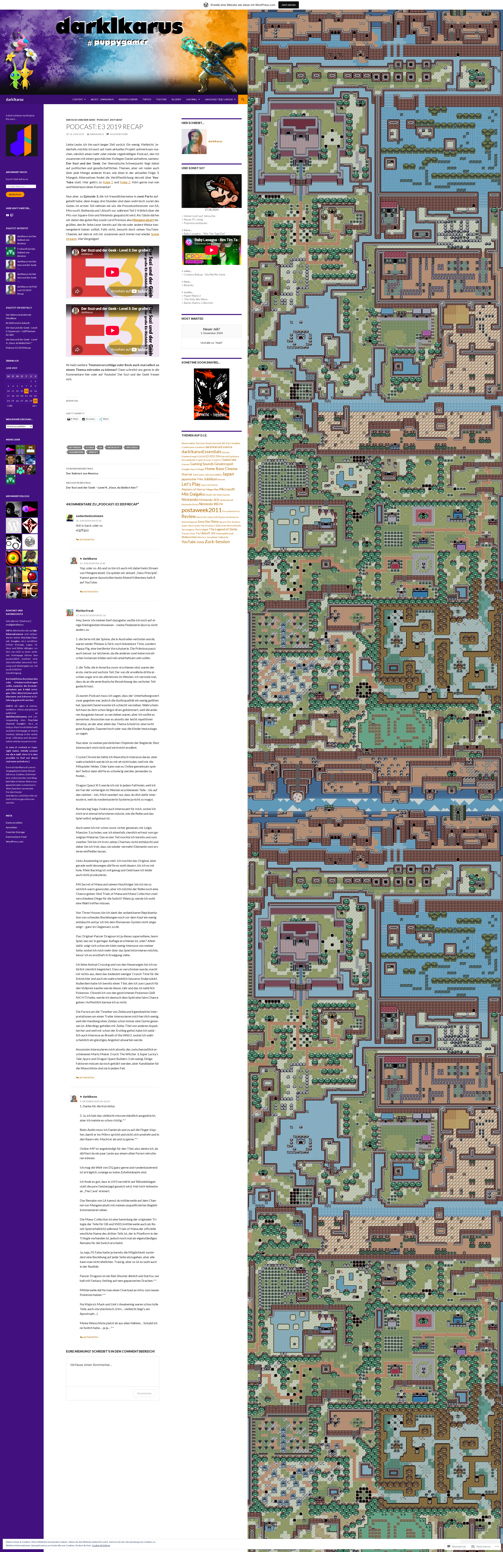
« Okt (9, 405)
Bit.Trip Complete (231, 443)
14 (26, 390)
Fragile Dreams (203, 460)
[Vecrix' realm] (13, 591)
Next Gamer (223, 494)
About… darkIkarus (102, 99)
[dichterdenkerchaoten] (13, 574)
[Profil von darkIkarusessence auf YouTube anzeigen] (7, 215)
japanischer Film (192, 479)
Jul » (34, 405)
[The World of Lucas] (30, 542)
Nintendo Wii (208, 504)
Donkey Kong (189, 456)
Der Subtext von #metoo (82, 471)
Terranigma (188, 529)
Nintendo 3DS (209, 499)
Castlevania (188, 447)
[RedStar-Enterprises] (30, 525)
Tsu (198, 533)
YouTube (161, 99)
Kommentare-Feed (16, 836)
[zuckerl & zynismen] (30, 558)
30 (35, 400)
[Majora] (13, 558)
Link (208, 485)
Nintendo (132, 447)
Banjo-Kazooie (213, 443)
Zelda (200, 542)
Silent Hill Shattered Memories (223, 517)
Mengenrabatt (143, 220)
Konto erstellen (14, 822)
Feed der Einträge (15, 832)
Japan (228, 474)
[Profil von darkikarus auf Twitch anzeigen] (11, 215)
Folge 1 (108, 182)
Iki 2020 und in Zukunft (18, 322)
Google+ (15, 641)
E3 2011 (211, 456)
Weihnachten (189, 537)
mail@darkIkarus (15, 624)
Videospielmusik (225, 533)
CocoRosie (200, 447)
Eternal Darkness (229, 456)
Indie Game (198, 474)
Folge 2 (125, 182)
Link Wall (191, 99)
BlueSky (176, 99)
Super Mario (188, 525)
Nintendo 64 (226, 500)
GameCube (229, 459)
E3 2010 (200, 456)
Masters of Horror (194, 489)
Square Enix (76, 452)
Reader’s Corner (128, 99)
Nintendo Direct (190, 504)
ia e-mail (15, 754)
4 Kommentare (119, 134)
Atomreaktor (189, 443)
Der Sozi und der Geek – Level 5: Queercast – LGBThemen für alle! (21, 331)
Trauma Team (188, 533)
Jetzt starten (289, 4)
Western (202, 537)
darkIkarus (15, 99)
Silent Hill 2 (201, 517)
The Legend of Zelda (223, 529)
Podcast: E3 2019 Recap (27, 290)
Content (78, 99)
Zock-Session (217, 541)
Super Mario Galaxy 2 (204, 525)
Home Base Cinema (221, 468)
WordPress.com (14, 841)
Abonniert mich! (16, 172)
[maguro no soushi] (30, 509)
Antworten (86, 539)
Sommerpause (189, 521)
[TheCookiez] (30, 591)
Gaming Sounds (202, 464)
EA (100, 447)
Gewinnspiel (223, 464)
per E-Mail (24, 689)
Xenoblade (212, 537)
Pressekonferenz (231, 511)
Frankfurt (217, 460)
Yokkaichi (223, 537)
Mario (214, 484)
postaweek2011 (202, 509)
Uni (213, 533)
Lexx (203, 484)
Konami (221, 479)
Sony (215, 521)
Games (186, 464)
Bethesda (75, 447)
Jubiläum (210, 479)
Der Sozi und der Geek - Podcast (87, 119)
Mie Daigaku (193, 494)
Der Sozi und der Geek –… (26, 265)
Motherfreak (85, 610)
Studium (236, 522)
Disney (225, 452)
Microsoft (114, 447)
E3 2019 (90, 447)
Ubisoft (93, 452)
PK (221, 504)
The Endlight (201, 529)
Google (186, 469)
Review (189, 516)
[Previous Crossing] (30, 574)
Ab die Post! (15, 194)
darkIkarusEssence (218, 447)
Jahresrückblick (213, 474)
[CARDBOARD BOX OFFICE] (13, 525)
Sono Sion (204, 521)
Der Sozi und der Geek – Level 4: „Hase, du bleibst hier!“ (102, 485)
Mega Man (213, 489)
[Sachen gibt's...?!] (13, 542)
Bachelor (200, 443)
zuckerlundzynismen (89, 516)
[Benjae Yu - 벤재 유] (13, 509)
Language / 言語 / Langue (219, 99)
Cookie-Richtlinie (101, 1545)
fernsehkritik (188, 459)
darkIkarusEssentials (201, 451)
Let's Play (191, 484)
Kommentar (144, 1393)
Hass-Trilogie (197, 469)
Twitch (147, 99)
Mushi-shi (211, 494)
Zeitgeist (116, 119)
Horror (187, 474)
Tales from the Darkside (228, 525)
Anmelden (11, 827)
